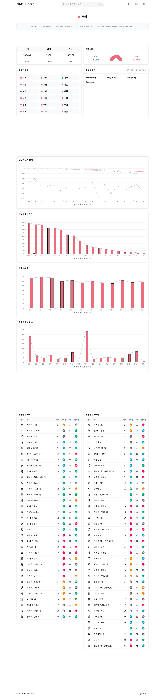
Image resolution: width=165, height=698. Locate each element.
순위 (136, 4)
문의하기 (143, 693)
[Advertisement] (82, 38)
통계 (144, 4)
